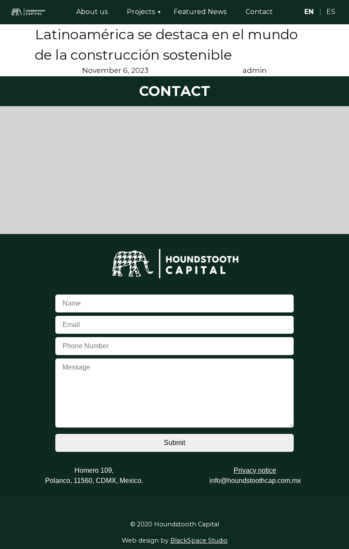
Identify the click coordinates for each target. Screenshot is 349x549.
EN (309, 12)
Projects (141, 12)
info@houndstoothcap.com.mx (255, 480)
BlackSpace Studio (199, 540)
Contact (259, 12)
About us (92, 12)
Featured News (200, 12)
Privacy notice (255, 470)
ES (330, 12)
